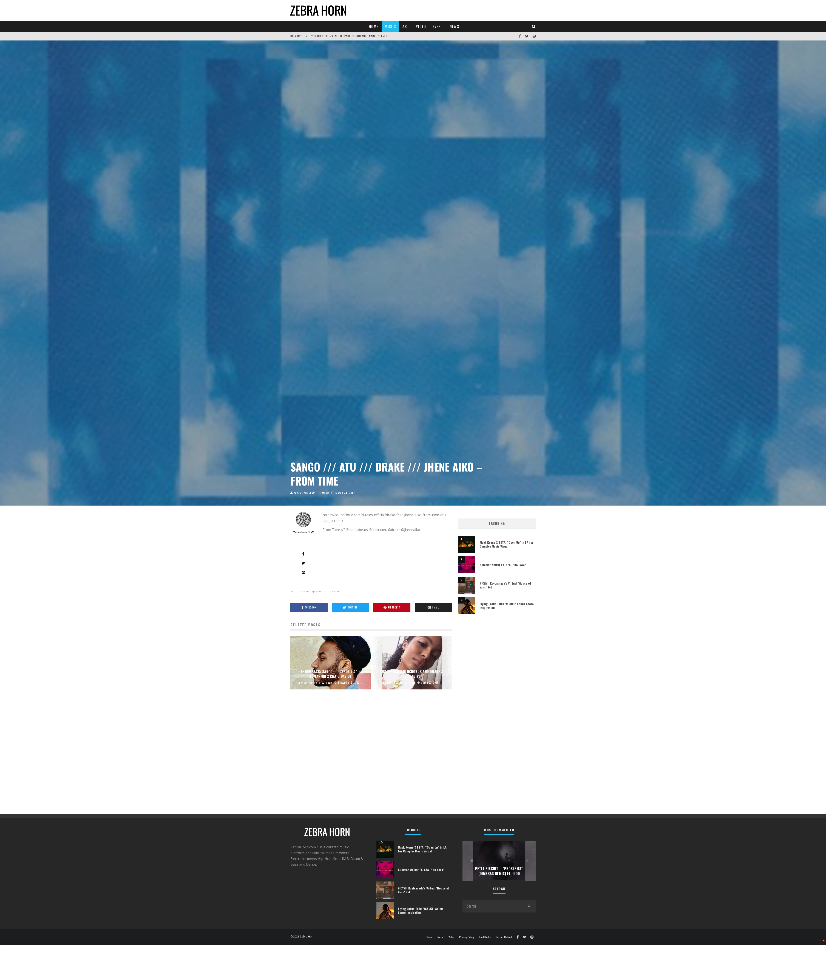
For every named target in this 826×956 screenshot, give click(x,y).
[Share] (303, 554)
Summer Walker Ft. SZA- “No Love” (503, 564)
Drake (305, 591)
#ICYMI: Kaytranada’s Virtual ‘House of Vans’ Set (505, 585)
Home (374, 26)
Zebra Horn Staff (304, 492)
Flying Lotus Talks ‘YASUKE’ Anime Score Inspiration (507, 605)
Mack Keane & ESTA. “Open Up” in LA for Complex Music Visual (506, 544)
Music (390, 26)
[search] (529, 906)
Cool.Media (485, 937)
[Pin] (303, 572)
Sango (336, 591)
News (454, 26)
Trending (497, 523)
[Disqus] (371, 758)
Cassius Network (504, 937)
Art (405, 26)
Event (438, 26)
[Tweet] (303, 563)
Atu (294, 591)
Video (421, 26)
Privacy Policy (466, 937)
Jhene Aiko (320, 591)
